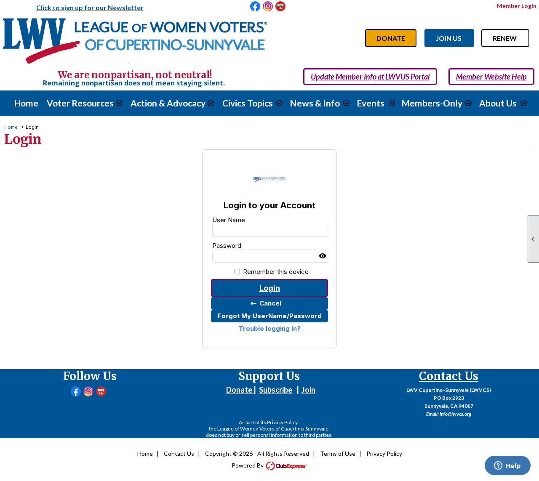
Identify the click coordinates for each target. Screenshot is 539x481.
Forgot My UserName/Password (270, 316)
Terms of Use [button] (337, 453)
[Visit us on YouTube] (280, 6)
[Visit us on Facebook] (255, 6)
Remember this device (276, 272)
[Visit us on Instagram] (268, 6)
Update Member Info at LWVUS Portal (370, 76)
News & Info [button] (315, 103)
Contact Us (179, 453)
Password (226, 246)
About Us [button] (498, 103)
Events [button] (370, 103)
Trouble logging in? (270, 328)
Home (26, 103)
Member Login (516, 5)
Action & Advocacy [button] (168, 103)
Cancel (265, 303)
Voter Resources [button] (80, 103)
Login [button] (269, 288)
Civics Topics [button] (247, 103)
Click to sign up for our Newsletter (90, 7)
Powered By (248, 465)
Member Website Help (491, 76)
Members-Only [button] (431, 103)
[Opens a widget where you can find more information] (507, 466)
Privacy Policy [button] (384, 453)
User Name (228, 220)
